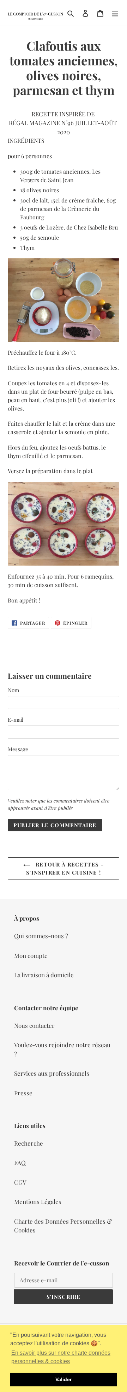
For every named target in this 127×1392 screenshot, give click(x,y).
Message (18, 749)
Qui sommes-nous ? (41, 936)
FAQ (20, 1162)
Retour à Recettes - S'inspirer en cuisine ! (65, 868)
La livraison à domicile (44, 975)
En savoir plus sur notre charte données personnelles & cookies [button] (60, 1357)
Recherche (28, 1143)
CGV (20, 1182)
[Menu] (115, 13)
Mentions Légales (37, 1201)
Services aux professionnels (51, 1073)
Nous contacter (34, 1025)
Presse (23, 1093)
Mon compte (31, 955)
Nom (13, 690)
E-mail (15, 719)
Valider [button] (63, 1379)
